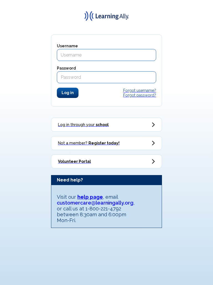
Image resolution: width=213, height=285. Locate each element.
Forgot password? (139, 95)
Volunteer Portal (74, 161)
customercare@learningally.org (95, 203)
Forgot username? (139, 90)
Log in (68, 92)
